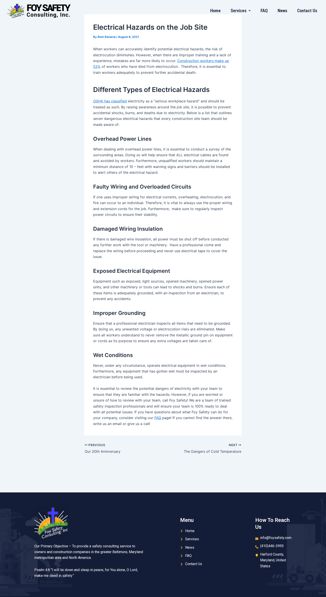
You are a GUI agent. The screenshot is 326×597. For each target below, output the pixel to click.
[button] (240, 10)
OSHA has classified (110, 101)
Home (215, 10)
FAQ (264, 10)
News (282, 10)
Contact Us (307, 10)
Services (238, 10)
